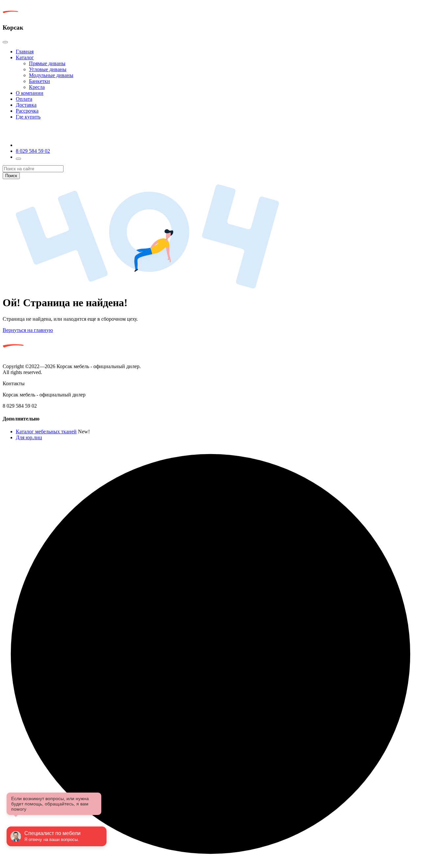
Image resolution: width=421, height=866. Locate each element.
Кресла (37, 87)
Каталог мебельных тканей (46, 431)
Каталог (25, 57)
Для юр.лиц (29, 437)
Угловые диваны (47, 69)
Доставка (26, 105)
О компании (29, 93)
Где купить (28, 117)
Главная (25, 51)
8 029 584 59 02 (33, 151)
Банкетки (39, 81)
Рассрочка (27, 111)
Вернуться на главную (28, 330)
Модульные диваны (51, 75)
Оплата (24, 99)
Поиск (11, 175)
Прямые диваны (47, 63)
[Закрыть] (5, 42)
